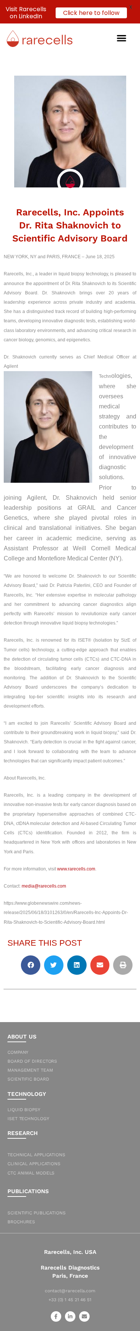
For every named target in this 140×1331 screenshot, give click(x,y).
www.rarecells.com (76, 869)
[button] (122, 37)
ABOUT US (22, 1036)
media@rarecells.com (44, 886)
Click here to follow (91, 13)
